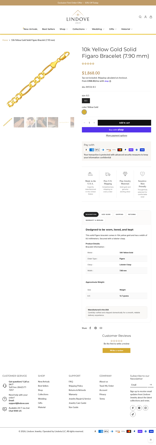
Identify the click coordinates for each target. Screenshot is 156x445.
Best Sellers (48, 29)
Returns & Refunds (77, 390)
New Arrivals (43, 381)
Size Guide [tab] (106, 214)
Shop (62, 29)
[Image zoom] (38, 80)
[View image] (7, 122)
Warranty (73, 394)
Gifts (111, 29)
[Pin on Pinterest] (95, 328)
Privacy (102, 394)
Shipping (102, 77)
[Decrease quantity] (84, 122)
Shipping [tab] (119, 214)
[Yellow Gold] (84, 112)
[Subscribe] (151, 384)
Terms (102, 398)
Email (133, 384)
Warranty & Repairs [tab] (94, 220)
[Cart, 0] (151, 16)
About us (103, 381)
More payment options (116, 136)
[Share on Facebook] (90, 328)
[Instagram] (145, 408)
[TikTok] (133, 414)
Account (103, 390)
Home (5, 40)
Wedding (97, 29)
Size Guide (73, 407)
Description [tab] (91, 214)
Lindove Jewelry (34, 431)
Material (125, 29)
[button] (88, 63)
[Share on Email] (101, 328)
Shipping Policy (76, 386)
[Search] (140, 16)
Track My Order (106, 386)
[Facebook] (133, 408)
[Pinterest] (139, 408)
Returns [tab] (132, 214)
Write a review (116, 350)
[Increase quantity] (94, 122)
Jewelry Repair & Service (80, 398)
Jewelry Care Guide (77, 403)
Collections (79, 29)
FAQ (71, 381)
